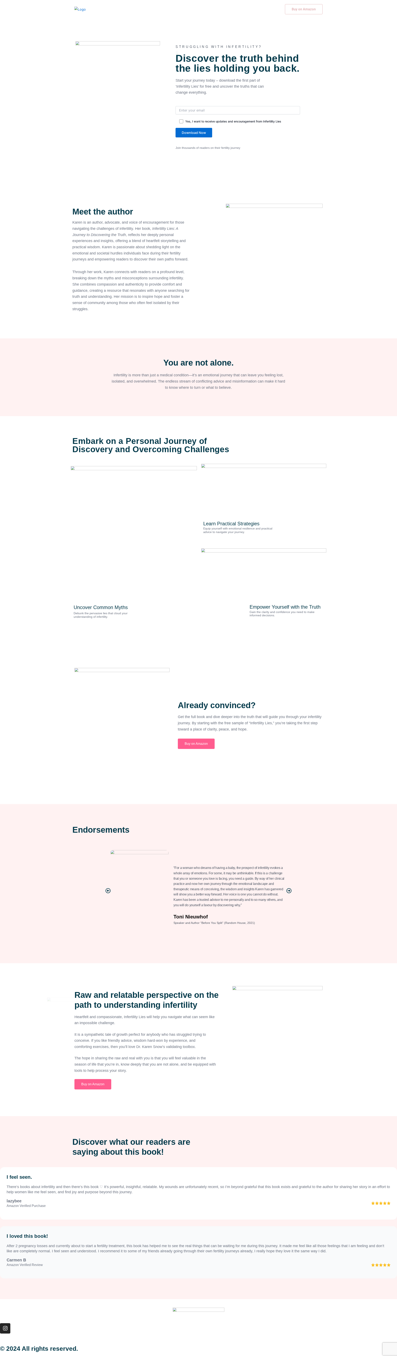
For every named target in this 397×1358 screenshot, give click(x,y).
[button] (108, 890)
